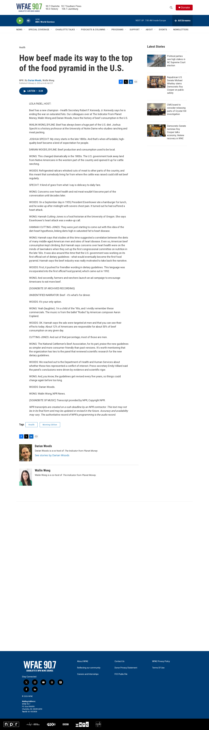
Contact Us (119, 661)
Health (22, 47)
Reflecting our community (88, 668)
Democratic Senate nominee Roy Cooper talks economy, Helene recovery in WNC (176, 132)
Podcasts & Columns (93, 29)
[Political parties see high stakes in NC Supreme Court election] (156, 61)
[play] (20, 20)
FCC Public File (121, 674)
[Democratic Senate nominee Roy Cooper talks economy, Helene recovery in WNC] (156, 130)
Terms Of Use (158, 668)
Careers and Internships (88, 674)
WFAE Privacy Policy (161, 661)
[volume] (28, 20)
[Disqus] (104, 539)
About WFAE (82, 661)
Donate (185, 7)
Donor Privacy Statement (126, 668)
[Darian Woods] (25, 452)
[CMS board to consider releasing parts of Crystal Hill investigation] (156, 109)
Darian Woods (34, 80)
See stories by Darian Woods (52, 455)
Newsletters (181, 29)
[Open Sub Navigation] (24, 29)
